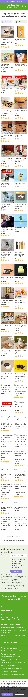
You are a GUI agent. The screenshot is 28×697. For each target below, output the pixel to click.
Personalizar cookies (19, 694)
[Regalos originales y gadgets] (13, 5)
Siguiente (19, 537)
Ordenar (21, 22)
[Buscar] (23, 6)
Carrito (26, 6)
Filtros (6, 22)
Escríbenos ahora (20, 636)
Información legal (6, 610)
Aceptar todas (7, 694)
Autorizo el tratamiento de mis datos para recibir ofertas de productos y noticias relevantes (19, 563)
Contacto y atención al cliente (11, 624)
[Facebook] (3, 618)
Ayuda (3, 607)
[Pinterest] (18, 618)
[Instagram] (8, 618)
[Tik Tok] (13, 619)
